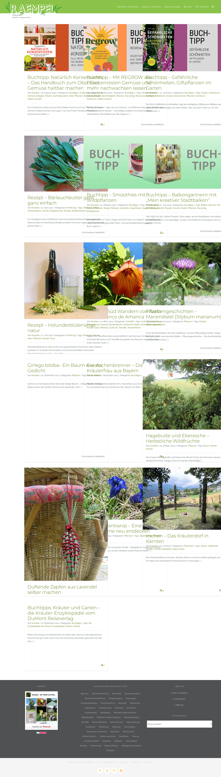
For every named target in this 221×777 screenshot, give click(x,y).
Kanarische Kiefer (131, 324)
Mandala (105, 712)
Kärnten (149, 549)
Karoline (35, 93)
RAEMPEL (90, 762)
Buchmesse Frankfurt (95, 698)
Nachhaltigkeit (108, 96)
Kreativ (98, 96)
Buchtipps (74, 93)
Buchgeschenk (132, 693)
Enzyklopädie (58, 626)
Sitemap (180, 705)
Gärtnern (150, 96)
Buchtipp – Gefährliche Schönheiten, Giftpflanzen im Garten (178, 82)
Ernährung (71, 207)
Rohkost (115, 208)
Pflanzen (79, 96)
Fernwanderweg (89, 703)
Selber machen (34, 99)
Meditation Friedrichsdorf (109, 717)
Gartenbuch (214, 93)
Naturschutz (180, 96)
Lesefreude (91, 712)
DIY (218, 205)
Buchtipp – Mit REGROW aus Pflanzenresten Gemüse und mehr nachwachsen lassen (119, 82)
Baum (206, 446)
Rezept (67, 211)
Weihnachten (111, 746)
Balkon (204, 205)
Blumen (212, 205)
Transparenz (179, 699)
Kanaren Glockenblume (111, 324)
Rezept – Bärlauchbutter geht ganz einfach (60, 200)
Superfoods (135, 208)
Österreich (188, 546)
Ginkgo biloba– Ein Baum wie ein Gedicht (64, 367)
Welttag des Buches (131, 746)
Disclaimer (149, 762)
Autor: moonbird (179, 693)
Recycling (130, 96)
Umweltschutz (91, 741)
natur (29, 338)
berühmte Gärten (100, 693)
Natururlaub (179, 549)
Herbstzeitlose (34, 211)
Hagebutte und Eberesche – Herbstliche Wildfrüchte (177, 438)
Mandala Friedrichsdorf (125, 712)
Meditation (167, 549)
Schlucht (113, 327)
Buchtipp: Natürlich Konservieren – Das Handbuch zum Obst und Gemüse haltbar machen (64, 82)
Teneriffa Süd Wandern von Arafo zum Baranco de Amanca (124, 313)
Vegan (118, 741)
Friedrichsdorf (108, 703)
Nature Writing (99, 722)
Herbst (213, 446)
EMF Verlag (151, 208)
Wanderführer (134, 327)
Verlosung (131, 741)
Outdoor (90, 727)
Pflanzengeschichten (155, 324)
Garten (204, 93)
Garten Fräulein (165, 208)
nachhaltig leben (60, 96)
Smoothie (124, 208)
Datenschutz (136, 762)
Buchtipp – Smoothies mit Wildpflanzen (116, 197)
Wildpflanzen (93, 211)
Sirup (52, 338)
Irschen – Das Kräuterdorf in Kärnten (177, 538)
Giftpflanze (160, 96)
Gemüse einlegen (35, 96)
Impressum (123, 762)
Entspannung (93, 324)
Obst (71, 96)
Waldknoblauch (78, 211)
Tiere (135, 736)
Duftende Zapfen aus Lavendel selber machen (62, 589)
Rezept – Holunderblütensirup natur (61, 327)
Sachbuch (91, 99)
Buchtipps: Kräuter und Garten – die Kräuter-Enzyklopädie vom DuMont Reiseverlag (63, 613)
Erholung (131, 698)
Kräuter (48, 96)
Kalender (90, 708)
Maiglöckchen (56, 211)
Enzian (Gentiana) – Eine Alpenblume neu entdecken (118, 528)
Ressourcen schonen (97, 731)
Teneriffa (130, 321)
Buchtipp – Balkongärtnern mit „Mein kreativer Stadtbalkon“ (181, 197)
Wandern (95, 746)
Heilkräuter (213, 546)
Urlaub (106, 741)
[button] (213, 6)
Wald (83, 746)
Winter (110, 750)
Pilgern (116, 727)
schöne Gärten (89, 736)
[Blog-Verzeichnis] (41, 733)
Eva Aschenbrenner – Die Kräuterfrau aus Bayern (115, 367)
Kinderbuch (105, 708)
